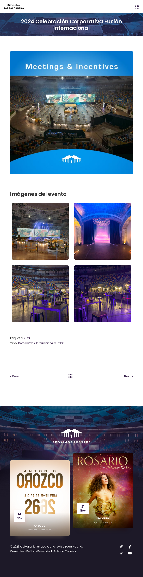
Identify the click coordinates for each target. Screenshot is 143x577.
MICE (61, 343)
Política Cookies (65, 551)
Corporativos (26, 343)
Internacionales (46, 343)
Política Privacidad (39, 551)
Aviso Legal (64, 546)
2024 (27, 338)
